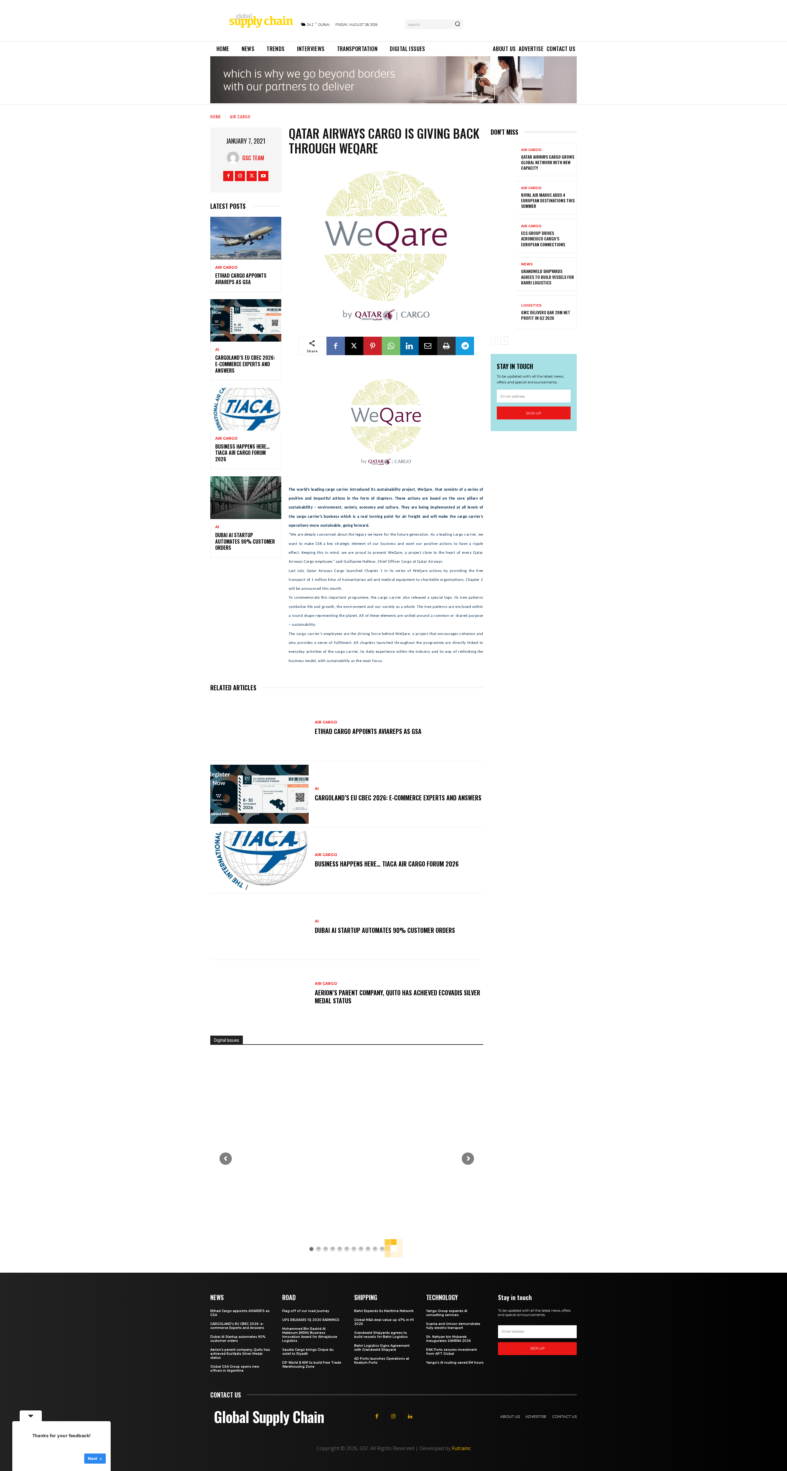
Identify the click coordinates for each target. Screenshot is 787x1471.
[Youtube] (263, 176)
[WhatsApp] (391, 346)
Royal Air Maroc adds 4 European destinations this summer (548, 200)
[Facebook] (228, 176)
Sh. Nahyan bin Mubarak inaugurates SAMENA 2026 (448, 1339)
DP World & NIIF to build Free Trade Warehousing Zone (311, 1365)
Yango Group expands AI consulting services (446, 1313)
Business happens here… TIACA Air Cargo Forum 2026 (242, 453)
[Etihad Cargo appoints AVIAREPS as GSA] (245, 238)
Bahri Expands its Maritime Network (383, 1311)
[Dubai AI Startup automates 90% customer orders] (245, 497)
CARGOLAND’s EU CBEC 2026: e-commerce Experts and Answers (245, 364)
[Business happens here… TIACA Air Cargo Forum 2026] (245, 409)
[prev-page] (494, 341)
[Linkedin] (409, 346)
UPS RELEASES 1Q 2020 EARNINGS (310, 1320)
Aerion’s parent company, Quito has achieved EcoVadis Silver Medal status (397, 996)
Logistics (531, 305)
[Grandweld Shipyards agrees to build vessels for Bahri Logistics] (503, 274)
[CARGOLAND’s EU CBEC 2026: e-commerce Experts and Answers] (245, 320)
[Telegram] (465, 346)
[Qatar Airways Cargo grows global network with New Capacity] (503, 159)
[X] (252, 176)
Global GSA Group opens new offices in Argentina (234, 1369)
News (527, 264)
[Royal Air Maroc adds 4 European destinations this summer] (503, 197)
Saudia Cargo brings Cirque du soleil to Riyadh (308, 1352)
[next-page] (504, 341)
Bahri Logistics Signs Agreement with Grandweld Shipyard (381, 1348)
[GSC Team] (234, 158)
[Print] (446, 346)
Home (215, 116)
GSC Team (253, 158)
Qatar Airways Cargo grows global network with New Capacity (547, 162)
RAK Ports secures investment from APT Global (451, 1352)
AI (217, 349)
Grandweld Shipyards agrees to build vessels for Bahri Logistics (547, 276)
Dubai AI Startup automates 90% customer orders (245, 541)
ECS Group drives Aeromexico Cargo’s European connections (543, 238)
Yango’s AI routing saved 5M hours (455, 1363)
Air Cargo (240, 116)
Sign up (533, 413)
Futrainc (461, 1448)
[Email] (428, 346)
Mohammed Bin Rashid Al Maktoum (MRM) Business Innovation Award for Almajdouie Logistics (309, 1335)
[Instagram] (240, 176)
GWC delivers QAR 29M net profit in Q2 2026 (545, 315)
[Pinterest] (372, 346)
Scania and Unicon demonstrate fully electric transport (453, 1326)
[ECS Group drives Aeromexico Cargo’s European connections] (503, 235)
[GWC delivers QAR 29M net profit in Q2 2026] (503, 312)
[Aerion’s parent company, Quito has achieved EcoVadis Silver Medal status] (259, 993)
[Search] (457, 24)
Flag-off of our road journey (305, 1311)
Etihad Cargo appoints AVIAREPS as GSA (241, 279)
